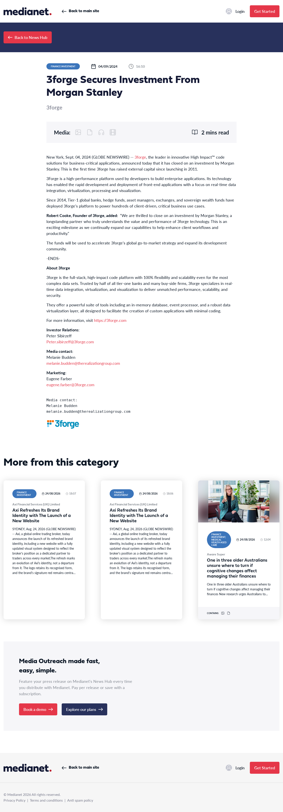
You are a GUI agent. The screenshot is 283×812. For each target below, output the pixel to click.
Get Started (264, 11)
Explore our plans (81, 709)
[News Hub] (28, 11)
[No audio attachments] (101, 132)
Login (240, 11)
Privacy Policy (14, 800)
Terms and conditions (46, 800)
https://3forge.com (110, 320)
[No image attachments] (78, 132)
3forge (140, 157)
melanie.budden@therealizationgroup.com (83, 363)
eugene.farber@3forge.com (70, 384)
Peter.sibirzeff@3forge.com (70, 341)
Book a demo (34, 709)
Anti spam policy (80, 800)
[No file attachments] (89, 132)
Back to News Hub (31, 37)
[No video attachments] (112, 132)
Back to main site (84, 11)
